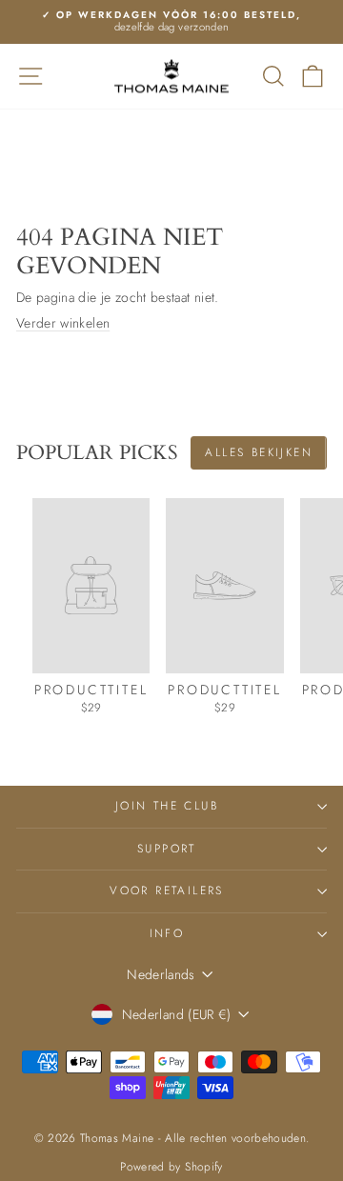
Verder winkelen (63, 322)
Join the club (166, 805)
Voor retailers (167, 890)
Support (166, 848)
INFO (167, 933)
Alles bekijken (259, 452)
